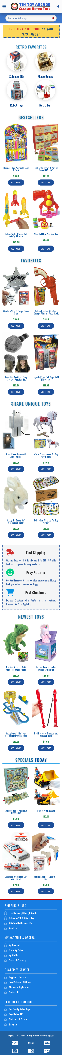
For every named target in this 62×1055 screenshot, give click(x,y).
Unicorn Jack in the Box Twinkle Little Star (46, 668)
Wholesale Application (19, 987)
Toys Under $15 (16, 1014)
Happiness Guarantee (19, 977)
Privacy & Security (17, 960)
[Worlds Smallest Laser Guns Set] (46, 852)
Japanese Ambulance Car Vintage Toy (16, 878)
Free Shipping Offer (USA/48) (22, 913)
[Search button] (53, 18)
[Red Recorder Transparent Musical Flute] (46, 709)
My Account (14, 945)
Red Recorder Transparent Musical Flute (46, 734)
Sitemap (13, 1024)
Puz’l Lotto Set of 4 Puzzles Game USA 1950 (46, 169)
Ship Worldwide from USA (20, 923)
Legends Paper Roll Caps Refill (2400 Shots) (46, 378)
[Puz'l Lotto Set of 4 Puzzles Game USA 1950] (46, 143)
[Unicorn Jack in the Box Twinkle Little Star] (46, 642)
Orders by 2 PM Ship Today (21, 918)
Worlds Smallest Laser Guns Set (46, 878)
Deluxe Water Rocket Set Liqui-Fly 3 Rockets (16, 235)
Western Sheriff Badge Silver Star (16, 312)
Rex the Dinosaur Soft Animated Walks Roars (16, 668)
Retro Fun (45, 105)
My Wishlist (14, 955)
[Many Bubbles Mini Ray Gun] (46, 209)
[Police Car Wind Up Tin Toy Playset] (46, 496)
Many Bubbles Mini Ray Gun (46, 234)
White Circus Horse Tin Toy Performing (46, 455)
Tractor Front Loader (46, 810)
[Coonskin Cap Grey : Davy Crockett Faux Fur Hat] (16, 352)
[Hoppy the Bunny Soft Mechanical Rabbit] (16, 496)
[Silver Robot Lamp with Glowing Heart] (16, 429)
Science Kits (16, 76)
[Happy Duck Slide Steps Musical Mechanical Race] (16, 709)
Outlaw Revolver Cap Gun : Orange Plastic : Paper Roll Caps (46, 313)
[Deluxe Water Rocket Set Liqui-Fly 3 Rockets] (16, 209)
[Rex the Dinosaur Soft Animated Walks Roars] (16, 642)
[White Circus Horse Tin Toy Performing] (46, 429)
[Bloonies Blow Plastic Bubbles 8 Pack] (16, 143)
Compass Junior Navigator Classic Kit (16, 812)
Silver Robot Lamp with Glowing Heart (16, 455)
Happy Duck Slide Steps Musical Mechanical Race (16, 734)
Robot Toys (17, 105)
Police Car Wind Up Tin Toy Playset (46, 521)
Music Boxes (45, 76)
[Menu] (4, 6)
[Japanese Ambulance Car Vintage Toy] (16, 852)
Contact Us (14, 992)
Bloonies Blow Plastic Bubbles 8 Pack (16, 169)
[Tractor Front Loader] (46, 786)
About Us (13, 928)
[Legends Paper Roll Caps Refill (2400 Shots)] (46, 352)
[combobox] (27, 18)
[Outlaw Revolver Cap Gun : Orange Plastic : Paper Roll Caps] (46, 286)
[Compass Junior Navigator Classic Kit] (16, 786)
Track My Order (16, 950)
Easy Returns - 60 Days (20, 982)
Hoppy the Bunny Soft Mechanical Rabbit (16, 521)
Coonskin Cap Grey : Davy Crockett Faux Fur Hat (16, 378)
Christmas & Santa (18, 1019)
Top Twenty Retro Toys (19, 1009)
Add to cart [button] (16, 182)
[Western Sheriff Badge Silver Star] (16, 286)
